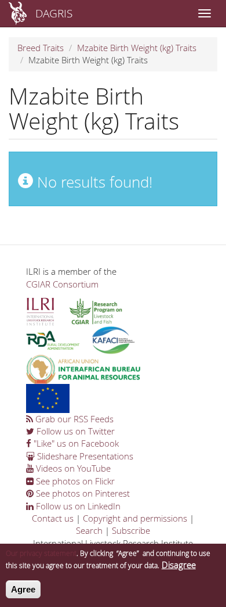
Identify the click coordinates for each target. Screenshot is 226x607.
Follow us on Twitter (74, 431)
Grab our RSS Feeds (73, 419)
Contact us (53, 518)
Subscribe (131, 530)
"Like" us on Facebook (75, 443)
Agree (23, 589)
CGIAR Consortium (62, 284)
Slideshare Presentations (84, 456)
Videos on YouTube (72, 468)
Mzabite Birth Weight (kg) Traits (136, 47)
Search (89, 530)
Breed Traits (40, 47)
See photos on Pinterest (82, 493)
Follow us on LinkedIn (77, 506)
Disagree (179, 564)
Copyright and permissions (135, 518)
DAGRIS (53, 13)
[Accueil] (17, 13)
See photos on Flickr (74, 481)
